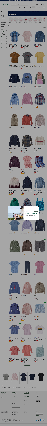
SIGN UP (36, 211)
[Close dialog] (37, 206)
